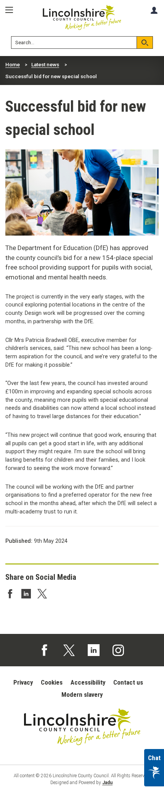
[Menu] (11, 10)
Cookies (52, 682)
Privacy (23, 682)
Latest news (45, 64)
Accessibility (88, 682)
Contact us (128, 682)
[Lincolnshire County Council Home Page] (82, 17)
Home (12, 64)
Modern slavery (82, 694)
